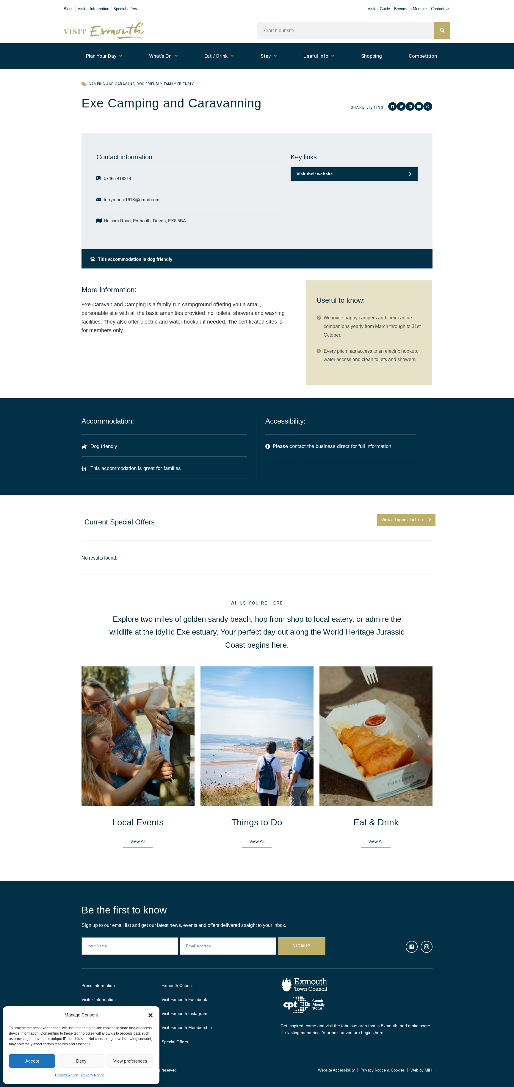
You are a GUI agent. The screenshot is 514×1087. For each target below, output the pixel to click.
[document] (257, 543)
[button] (150, 1015)
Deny (81, 1060)
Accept (32, 1060)
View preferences (130, 1060)
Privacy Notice (66, 1075)
